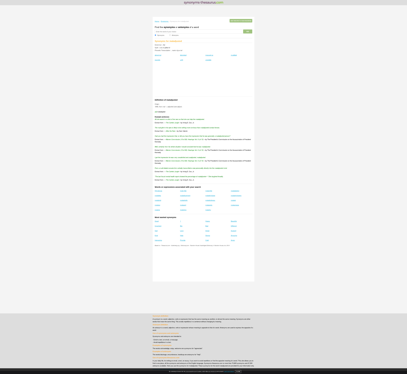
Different (234, 226)
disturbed (183, 55)
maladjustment (185, 195)
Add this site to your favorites (241, 21)
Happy (207, 221)
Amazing (234, 235)
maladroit (158, 200)
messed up (209, 55)
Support (233, 231)
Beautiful (234, 221)
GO (247, 31)
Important (158, 226)
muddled (234, 55)
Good (157, 221)
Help (181, 235)
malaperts (208, 205)
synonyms (169, 27)
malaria (157, 210)
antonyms (183, 27)
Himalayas (158, 191)
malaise (157, 205)
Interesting (158, 240)
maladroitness (210, 200)
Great (207, 231)
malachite (208, 191)
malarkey (183, 210)
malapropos (235, 205)
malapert (183, 205)
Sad (156, 231)
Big (181, 226)
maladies (158, 195)
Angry (233, 240)
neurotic (157, 60)
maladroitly (184, 200)
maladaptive (235, 191)
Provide (182, 240)
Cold (207, 240)
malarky (208, 210)
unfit (181, 60)
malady (233, 200)
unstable (208, 60)
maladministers (236, 195)
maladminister (210, 195)
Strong (207, 235)
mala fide (183, 191)
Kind (156, 235)
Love (181, 231)
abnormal (158, 55)
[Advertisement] (203, 11)
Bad (206, 226)
